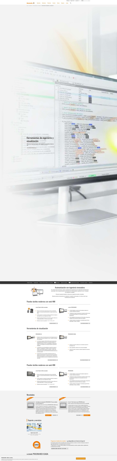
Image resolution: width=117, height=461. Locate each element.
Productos (49, 3)
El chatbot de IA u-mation (74, 282)
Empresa (62, 3)
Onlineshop (67, 0)
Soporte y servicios (64, 282)
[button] (32, 148)
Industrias (38, 3)
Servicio (54, 3)
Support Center (72, 0)
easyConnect (77, 0)
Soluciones (44, 3)
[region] (58, 458)
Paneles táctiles (29, 282)
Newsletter (91, 282)
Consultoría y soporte (83, 282)
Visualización (36, 282)
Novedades (57, 282)
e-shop (67, 3)
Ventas (58, 3)
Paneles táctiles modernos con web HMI (46, 282)
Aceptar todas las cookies (81, 458)
